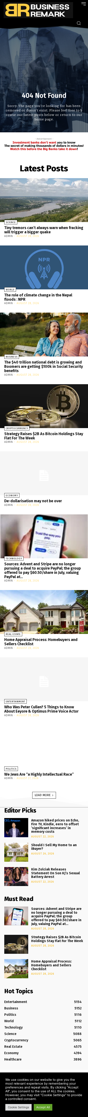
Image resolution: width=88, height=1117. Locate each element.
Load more (43, 795)
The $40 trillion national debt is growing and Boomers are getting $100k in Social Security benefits (43, 366)
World (10, 289)
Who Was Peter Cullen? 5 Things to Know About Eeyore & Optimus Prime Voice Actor (41, 709)
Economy (12, 495)
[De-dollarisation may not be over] (44, 473)
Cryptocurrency (17, 428)
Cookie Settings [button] (18, 1107)
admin (8, 236)
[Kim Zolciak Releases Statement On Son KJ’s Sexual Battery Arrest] (16, 876)
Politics (11, 769)
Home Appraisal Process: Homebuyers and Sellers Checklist (41, 641)
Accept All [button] (43, 1107)
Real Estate (13, 634)
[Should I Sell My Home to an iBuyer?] (16, 852)
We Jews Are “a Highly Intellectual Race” (39, 774)
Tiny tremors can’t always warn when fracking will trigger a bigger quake (43, 229)
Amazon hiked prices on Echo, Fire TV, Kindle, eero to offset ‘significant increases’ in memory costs (55, 826)
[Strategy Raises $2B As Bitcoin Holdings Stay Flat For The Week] (44, 406)
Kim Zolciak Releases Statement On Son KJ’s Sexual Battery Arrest (55, 873)
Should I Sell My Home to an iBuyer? (54, 847)
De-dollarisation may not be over (33, 501)
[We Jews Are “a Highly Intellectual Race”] (44, 747)
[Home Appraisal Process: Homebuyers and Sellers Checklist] (44, 612)
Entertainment (15, 701)
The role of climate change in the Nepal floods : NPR (38, 297)
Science (11, 222)
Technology (14, 558)
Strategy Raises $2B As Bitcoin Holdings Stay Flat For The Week (43, 436)
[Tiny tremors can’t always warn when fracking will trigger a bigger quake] (44, 200)
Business (12, 356)
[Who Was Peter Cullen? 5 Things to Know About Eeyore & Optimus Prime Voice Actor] (44, 679)
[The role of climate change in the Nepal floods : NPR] (44, 267)
